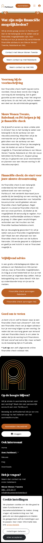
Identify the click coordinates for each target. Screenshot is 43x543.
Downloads (6, 467)
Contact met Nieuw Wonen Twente (21, 52)
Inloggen (17, 434)
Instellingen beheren (16, 531)
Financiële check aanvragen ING (21, 302)
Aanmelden (23, 6)
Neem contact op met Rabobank (21, 60)
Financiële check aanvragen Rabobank (21, 292)
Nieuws (4, 457)
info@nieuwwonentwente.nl (14, 492)
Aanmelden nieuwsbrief (16, 426)
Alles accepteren (14, 537)
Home (4, 447)
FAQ (3, 462)
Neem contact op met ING (21, 67)
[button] (34, 6)
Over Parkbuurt (9, 452)
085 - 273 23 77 (8, 490)
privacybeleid (13, 525)
